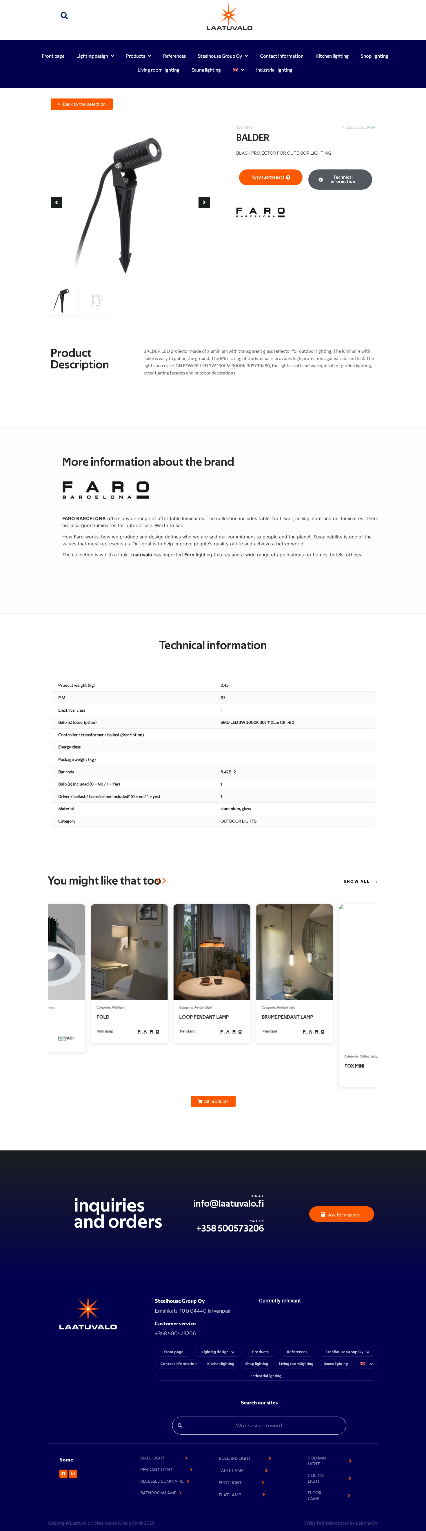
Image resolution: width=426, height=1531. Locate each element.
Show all (357, 881)
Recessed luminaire (351, 1056)
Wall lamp (65, 1031)
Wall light (78, 1007)
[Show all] (377, 881)
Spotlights (244, 127)
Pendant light (163, 1007)
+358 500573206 (230, 1228)
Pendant (147, 1031)
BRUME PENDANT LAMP (247, 1017)
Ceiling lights (328, 1056)
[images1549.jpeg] (130, 202)
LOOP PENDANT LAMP (164, 1017)
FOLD (63, 1017)
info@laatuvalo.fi (228, 1203)
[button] (64, 16)
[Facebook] (63, 1474)
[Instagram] (73, 1474)
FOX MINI (314, 1066)
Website (313, 1522)
